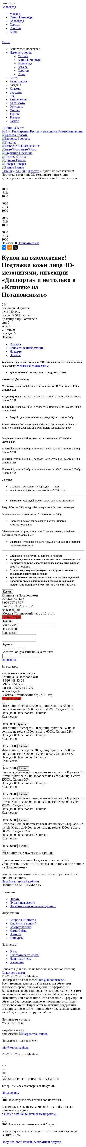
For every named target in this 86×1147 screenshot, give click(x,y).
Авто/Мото (17, 103)
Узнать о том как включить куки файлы (29, 1114)
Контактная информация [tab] (26, 348)
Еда (12, 95)
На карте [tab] (16, 351)
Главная (7, 171)
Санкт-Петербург (21, 17)
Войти (14, 77)
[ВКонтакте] (4, 247)
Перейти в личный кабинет (20, 881)
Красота (15, 88)
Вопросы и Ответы (23, 919)
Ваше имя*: (9, 625)
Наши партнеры (21, 958)
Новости (15, 934)
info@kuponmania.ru (51, 980)
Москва (15, 13)
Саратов (15, 28)
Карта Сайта (18, 930)
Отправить (9, 659)
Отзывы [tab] (15, 355)
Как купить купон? (23, 923)
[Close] (3, 703)
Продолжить (10, 1092)
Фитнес (15, 110)
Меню (6, 42)
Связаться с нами (13, 972)
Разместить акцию (70, 131)
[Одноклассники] (9, 247)
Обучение (16, 106)
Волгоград (17, 21)
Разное (14, 121)
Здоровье (16, 92)
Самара (15, 24)
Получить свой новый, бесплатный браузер (31, 1142)
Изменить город (21, 52)
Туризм (15, 113)
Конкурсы (16, 937)
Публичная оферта (22, 902)
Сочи (13, 31)
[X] (15, 247)
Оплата (15, 899)
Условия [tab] (15, 344)
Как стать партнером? (24, 955)
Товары (15, 117)
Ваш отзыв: (9, 632)
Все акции (17, 962)
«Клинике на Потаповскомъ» (32, 365)
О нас (13, 951)
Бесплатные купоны (44, 131)
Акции (20, 171)
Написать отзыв (28, 243)
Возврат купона (20, 927)
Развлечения (18, 99)
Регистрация (18, 81)
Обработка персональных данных (33, 906)
